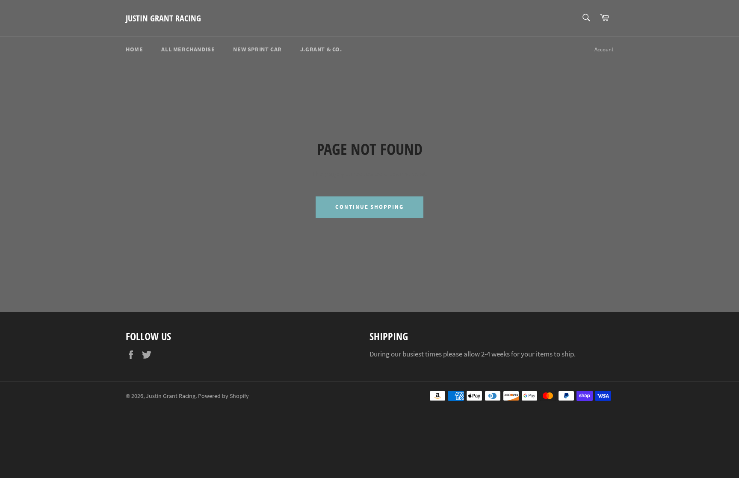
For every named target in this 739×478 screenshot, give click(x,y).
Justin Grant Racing (163, 18)
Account (603, 49)
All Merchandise (188, 49)
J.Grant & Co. (321, 49)
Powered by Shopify (223, 396)
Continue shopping (369, 207)
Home (134, 49)
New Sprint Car (257, 49)
